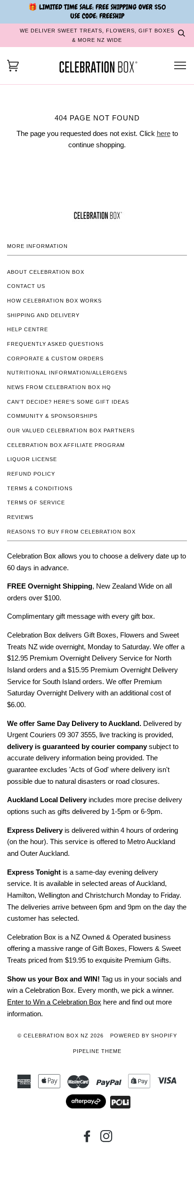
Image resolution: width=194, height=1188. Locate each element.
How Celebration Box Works (54, 300)
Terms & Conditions (40, 488)
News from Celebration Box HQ (59, 387)
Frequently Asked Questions (55, 344)
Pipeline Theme (97, 1051)
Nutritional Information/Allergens (67, 372)
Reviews (20, 517)
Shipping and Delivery (43, 315)
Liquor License (32, 459)
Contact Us (26, 286)
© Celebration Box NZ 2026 (60, 1035)
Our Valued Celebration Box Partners (71, 430)
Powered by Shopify (143, 1035)
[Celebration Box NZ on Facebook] (87, 1139)
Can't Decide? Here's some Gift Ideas (68, 402)
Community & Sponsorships (52, 416)
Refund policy (31, 474)
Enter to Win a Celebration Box (54, 1002)
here (163, 133)
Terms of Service (36, 502)
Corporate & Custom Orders (55, 358)
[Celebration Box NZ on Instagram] (106, 1139)
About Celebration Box (45, 272)
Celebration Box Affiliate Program (66, 445)
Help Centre (27, 329)
